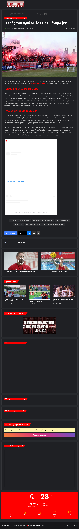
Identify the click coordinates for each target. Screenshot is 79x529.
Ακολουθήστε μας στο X (15, 446)
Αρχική (8, 14)
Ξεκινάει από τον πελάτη (36, 301)
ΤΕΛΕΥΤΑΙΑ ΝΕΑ (16, 14)
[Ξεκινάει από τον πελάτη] (39, 292)
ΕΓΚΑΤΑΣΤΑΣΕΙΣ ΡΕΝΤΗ (43, 220)
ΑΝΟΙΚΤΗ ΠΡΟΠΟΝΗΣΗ (20, 220)
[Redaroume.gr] (15, 4)
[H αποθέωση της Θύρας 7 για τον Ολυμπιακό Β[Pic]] (15, 291)
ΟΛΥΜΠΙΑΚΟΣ (62, 220)
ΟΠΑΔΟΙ (19, 225)
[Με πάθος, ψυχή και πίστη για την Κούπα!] (64, 291)
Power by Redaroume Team (36, 525)
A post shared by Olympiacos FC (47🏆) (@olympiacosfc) (30, 212)
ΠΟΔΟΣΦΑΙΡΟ (9, 18)
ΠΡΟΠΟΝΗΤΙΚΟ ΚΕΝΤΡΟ (54, 225)
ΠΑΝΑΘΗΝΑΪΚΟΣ (33, 225)
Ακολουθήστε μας (40, 435)
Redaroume (21, 28)
